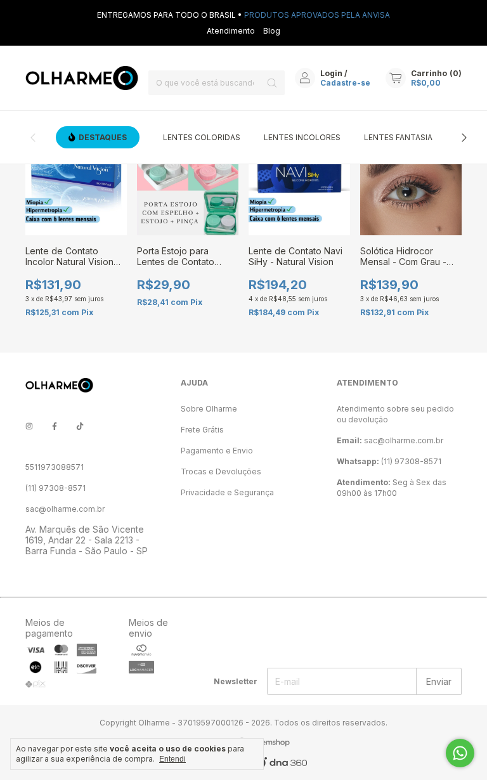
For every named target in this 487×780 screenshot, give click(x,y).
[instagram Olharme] (29, 426)
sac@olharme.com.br (65, 509)
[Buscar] (272, 82)
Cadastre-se (345, 83)
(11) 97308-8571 (55, 488)
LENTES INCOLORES (302, 137)
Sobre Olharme (209, 408)
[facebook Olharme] (54, 426)
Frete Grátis (202, 429)
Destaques (103, 137)
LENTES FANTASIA (398, 137)
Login (331, 73)
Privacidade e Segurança (227, 492)
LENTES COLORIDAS (201, 137)
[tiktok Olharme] (80, 426)
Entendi (172, 759)
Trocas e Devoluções (221, 471)
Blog (271, 31)
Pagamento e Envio (217, 450)
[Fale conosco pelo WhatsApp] (460, 753)
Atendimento (231, 31)
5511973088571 (54, 467)
